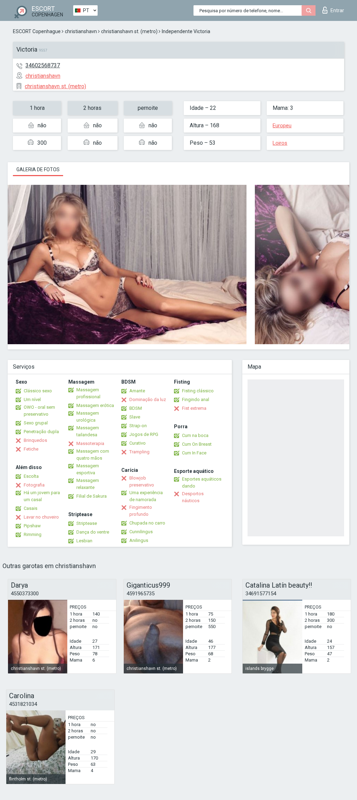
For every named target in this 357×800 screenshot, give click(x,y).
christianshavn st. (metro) (129, 31)
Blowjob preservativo (141, 481)
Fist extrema (194, 408)
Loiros (280, 143)
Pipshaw (32, 525)
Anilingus (138, 540)
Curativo (137, 443)
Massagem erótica (95, 405)
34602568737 (42, 65)
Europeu (282, 125)
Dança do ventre (92, 532)
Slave (134, 417)
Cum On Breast (197, 444)
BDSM (135, 408)
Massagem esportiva (87, 469)
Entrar (337, 10)
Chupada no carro (147, 523)
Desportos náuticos (193, 497)
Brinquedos (35, 440)
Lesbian (84, 540)
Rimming (32, 534)
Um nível (32, 399)
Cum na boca (195, 435)
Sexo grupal (36, 422)
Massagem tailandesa (87, 431)
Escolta (31, 476)
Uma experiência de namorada (146, 496)
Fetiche (31, 449)
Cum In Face (194, 452)
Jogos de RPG (143, 434)
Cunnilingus (141, 531)
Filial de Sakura (91, 496)
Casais (30, 508)
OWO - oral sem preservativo (39, 411)
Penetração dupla (41, 431)
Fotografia (34, 485)
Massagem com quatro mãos (92, 454)
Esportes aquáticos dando (201, 482)
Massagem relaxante (87, 484)
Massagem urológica (87, 416)
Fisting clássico (198, 390)
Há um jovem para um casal (42, 496)
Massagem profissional (88, 393)
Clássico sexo (38, 390)
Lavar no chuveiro (41, 517)
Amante (137, 390)
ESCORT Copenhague (37, 31)
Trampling (139, 451)
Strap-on (138, 425)
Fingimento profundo (140, 511)
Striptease (86, 523)
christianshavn (81, 31)
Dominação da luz (147, 399)
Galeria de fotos (38, 169)
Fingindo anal (195, 399)
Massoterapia (90, 443)
